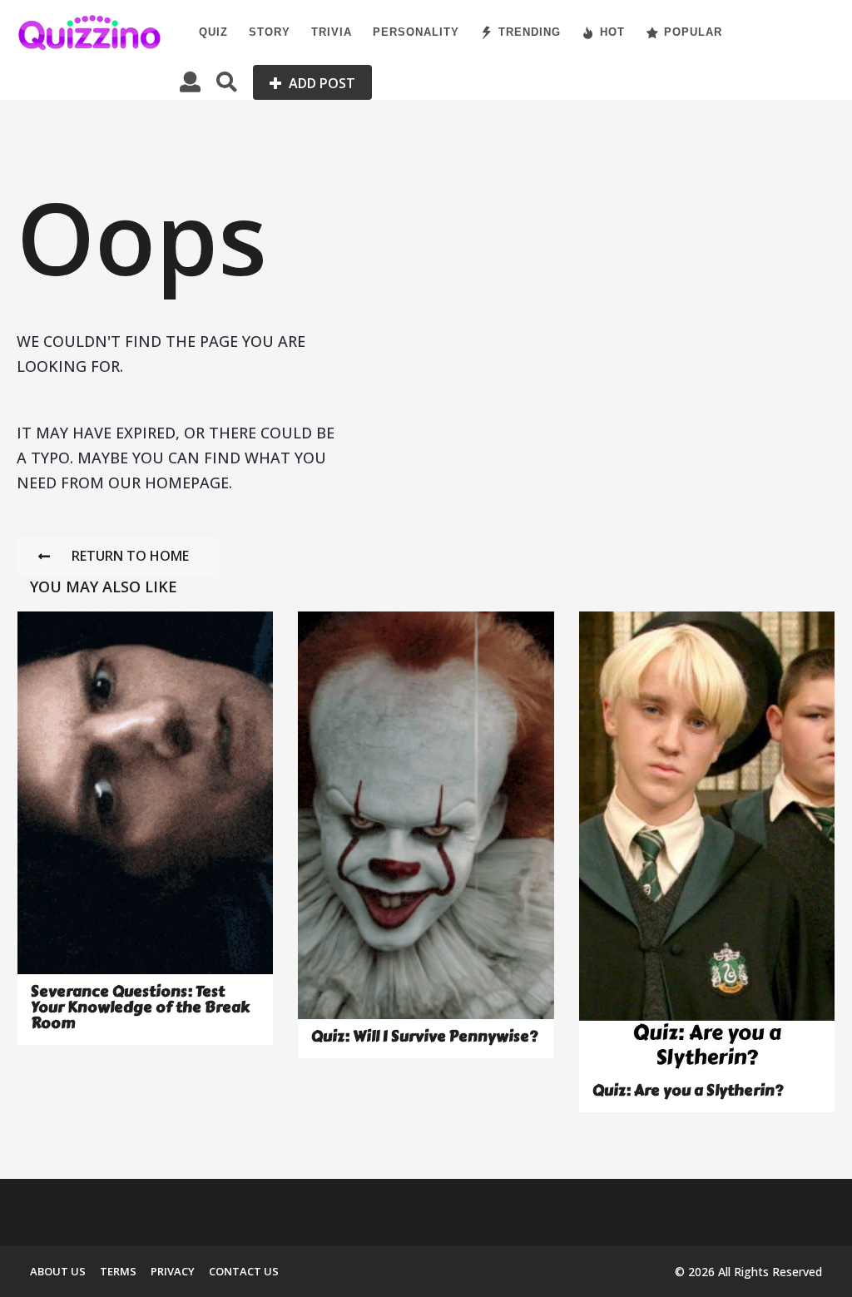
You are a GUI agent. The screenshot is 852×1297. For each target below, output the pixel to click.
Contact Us (244, 1271)
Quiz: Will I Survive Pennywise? (424, 1036)
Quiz (213, 32)
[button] (190, 82)
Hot (612, 32)
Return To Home (130, 556)
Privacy (173, 1271)
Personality (416, 32)
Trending (529, 32)
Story (269, 32)
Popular (693, 32)
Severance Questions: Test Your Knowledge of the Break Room (140, 1008)
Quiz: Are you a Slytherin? (687, 1090)
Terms (118, 1271)
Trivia (331, 32)
